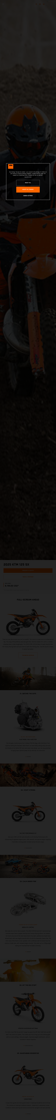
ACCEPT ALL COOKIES (28, 189)
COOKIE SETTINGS (28, 196)
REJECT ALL (28, 183)
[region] (28, 181)
